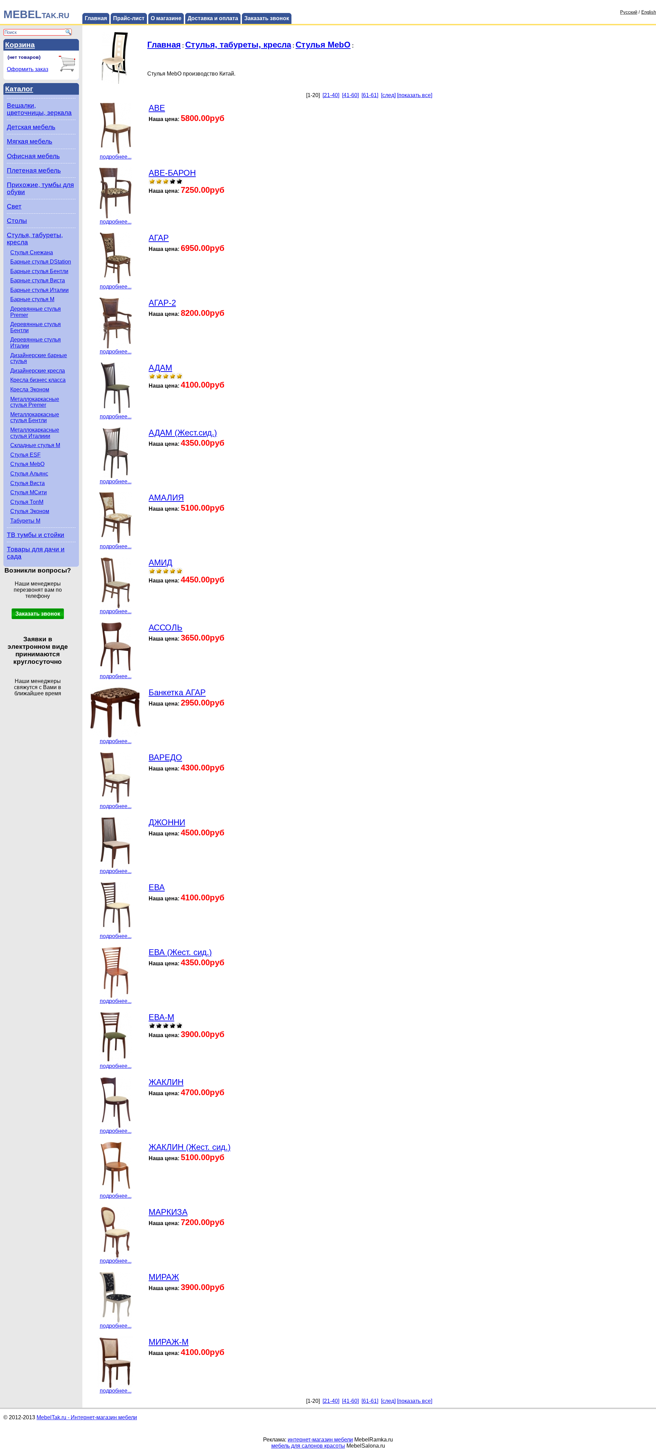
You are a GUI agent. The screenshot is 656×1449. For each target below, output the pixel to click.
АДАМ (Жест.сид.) (183, 432)
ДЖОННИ (167, 822)
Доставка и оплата (213, 18)
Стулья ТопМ (26, 502)
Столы (17, 220)
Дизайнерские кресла (37, 371)
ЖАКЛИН (166, 1082)
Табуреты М (25, 521)
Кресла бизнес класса (38, 380)
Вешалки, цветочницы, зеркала (39, 109)
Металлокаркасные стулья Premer (34, 402)
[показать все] (414, 95)
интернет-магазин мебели (320, 1440)
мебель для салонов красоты (308, 1446)
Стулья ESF (25, 455)
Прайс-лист (129, 18)
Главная (96, 18)
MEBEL (36, 14)
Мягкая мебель (29, 141)
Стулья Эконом (29, 511)
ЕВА (157, 887)
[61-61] (369, 95)
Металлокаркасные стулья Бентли (34, 418)
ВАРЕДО (165, 757)
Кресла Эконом (29, 389)
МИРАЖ (164, 1277)
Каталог (19, 89)
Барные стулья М (32, 299)
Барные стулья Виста (37, 280)
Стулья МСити (28, 492)
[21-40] (331, 95)
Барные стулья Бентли (39, 271)
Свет (14, 206)
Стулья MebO (27, 464)
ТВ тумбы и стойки (35, 534)
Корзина (20, 45)
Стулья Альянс (29, 474)
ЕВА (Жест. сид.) (180, 952)
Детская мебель (31, 127)
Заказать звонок (266, 18)
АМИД (160, 562)
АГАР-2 (162, 302)
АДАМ (160, 367)
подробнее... (116, 157)
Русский (628, 12)
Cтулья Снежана (31, 252)
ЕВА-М (161, 1017)
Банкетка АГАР (177, 692)
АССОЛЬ (165, 627)
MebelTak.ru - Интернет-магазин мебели (87, 1417)
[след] (388, 95)
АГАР (159, 237)
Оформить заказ (27, 69)
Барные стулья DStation (40, 262)
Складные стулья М (35, 445)
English (648, 12)
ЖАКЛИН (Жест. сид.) (190, 1147)
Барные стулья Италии (39, 290)
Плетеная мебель (34, 170)
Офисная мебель (33, 156)
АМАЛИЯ (166, 497)
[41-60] (350, 95)
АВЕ (157, 107)
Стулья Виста (27, 483)
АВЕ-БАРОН (172, 172)
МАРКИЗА (168, 1212)
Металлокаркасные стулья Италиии (34, 433)
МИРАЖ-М (169, 1341)
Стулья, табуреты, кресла (238, 44)
